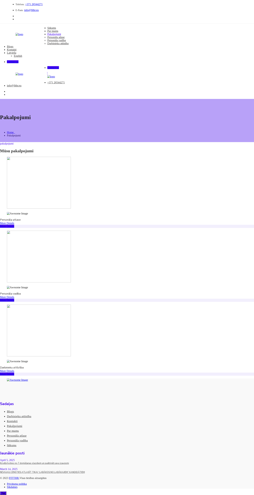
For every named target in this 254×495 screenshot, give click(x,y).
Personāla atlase (56, 37)
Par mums (52, 31)
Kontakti (11, 49)
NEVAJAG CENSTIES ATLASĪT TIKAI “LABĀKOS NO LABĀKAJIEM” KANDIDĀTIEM (42, 472)
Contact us (12, 61)
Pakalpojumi (54, 34)
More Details (7, 223)
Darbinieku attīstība (58, 43)
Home (11, 132)
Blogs (10, 46)
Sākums (51, 27)
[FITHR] (19, 34)
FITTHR (14, 478)
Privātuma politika (17, 483)
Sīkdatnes (12, 487)
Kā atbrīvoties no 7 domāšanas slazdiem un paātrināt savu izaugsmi (34, 463)
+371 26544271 (34, 4)
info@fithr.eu (31, 10)
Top (3, 493)
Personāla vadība (56, 40)
